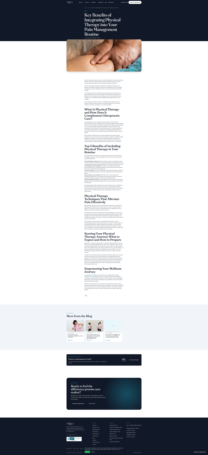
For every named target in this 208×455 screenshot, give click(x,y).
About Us (81, 2)
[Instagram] (70, 435)
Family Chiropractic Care (115, 429)
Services (87, 2)
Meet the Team (96, 427)
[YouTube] (73, 435)
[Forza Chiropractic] (70, 2)
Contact (94, 444)
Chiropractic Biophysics (115, 441)
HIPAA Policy (82, 448)
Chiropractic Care (113, 425)
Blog (106, 2)
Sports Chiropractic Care (115, 431)
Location (94, 440)
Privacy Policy (69, 448)
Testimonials (100, 2)
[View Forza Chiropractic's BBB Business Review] (78, 439)
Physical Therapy (113, 435)
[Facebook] (68, 435)
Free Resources (96, 433)
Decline (93, 451)
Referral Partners (96, 429)
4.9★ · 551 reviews (131, 436)
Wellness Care (113, 433)
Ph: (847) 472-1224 (131, 430)
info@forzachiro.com (131, 434)
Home (85, 7)
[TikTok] (76, 435)
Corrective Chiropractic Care (116, 427)
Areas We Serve (96, 442)
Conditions (93, 2)
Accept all (87, 451)
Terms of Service (76, 448)
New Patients (110, 2)
